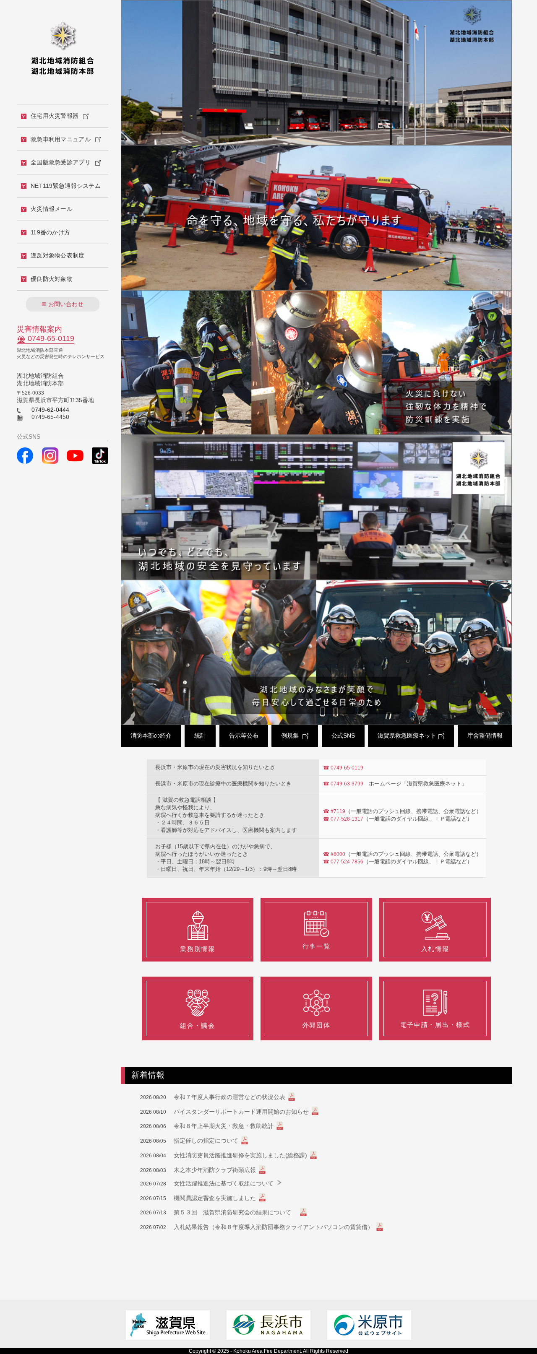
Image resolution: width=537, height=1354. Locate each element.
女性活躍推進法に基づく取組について (224, 1183)
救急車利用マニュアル (61, 139)
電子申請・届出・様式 (435, 1024)
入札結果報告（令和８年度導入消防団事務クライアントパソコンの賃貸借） (273, 1227)
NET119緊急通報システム (66, 185)
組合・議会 (197, 1025)
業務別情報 (197, 948)
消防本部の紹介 (151, 735)
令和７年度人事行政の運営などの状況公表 (229, 1097)
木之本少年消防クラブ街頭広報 (215, 1170)
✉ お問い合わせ (62, 304)
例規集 (290, 735)
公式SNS (343, 735)
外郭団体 (316, 1025)
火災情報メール (52, 208)
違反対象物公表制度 (58, 255)
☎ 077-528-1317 (343, 819)
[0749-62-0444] (19, 409)
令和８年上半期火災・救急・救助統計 (224, 1126)
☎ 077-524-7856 (343, 862)
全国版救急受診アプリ (61, 162)
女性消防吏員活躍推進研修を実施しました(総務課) (240, 1155)
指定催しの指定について (206, 1140)
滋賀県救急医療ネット (407, 735)
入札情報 (435, 948)
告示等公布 (243, 735)
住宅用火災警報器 (54, 115)
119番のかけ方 (50, 232)
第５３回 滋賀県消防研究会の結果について (235, 1212)
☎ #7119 (334, 811)
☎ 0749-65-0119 (343, 768)
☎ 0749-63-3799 (343, 784)
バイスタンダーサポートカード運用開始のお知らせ (241, 1111)
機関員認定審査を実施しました (215, 1198)
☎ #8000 (334, 854)
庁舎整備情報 (485, 735)
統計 (200, 735)
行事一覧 (316, 946)
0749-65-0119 (51, 338)
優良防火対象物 (52, 278)
